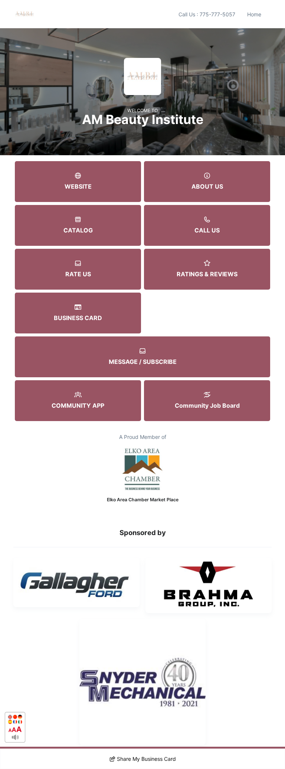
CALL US (207, 230)
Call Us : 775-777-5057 (206, 14)
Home (254, 14)
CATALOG (78, 230)
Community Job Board (207, 405)
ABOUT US (207, 186)
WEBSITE (78, 186)
